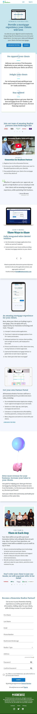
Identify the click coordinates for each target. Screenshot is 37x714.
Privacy (24, 705)
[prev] (17, 258)
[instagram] (14, 709)
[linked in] (23, 709)
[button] (18, 647)
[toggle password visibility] (31, 662)
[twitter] (18, 709)
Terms (18, 705)
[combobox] (18, 653)
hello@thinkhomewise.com (23, 271)
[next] (21, 258)
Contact (13, 705)
